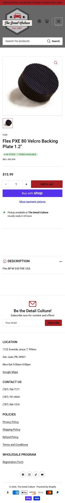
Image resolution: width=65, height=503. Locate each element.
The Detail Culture (26, 486)
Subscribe (53, 322)
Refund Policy (10, 437)
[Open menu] (58, 21)
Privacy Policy (11, 422)
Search (56, 41)
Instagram (8, 243)
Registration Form (13, 462)
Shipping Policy (11, 429)
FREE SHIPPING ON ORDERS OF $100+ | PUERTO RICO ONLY (32, 2)
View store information (20, 220)
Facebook (8, 248)
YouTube (8, 235)
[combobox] (32, 41)
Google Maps (10, 372)
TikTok (7, 239)
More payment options (32, 201)
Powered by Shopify (46, 486)
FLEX (5, 135)
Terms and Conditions (15, 444)
